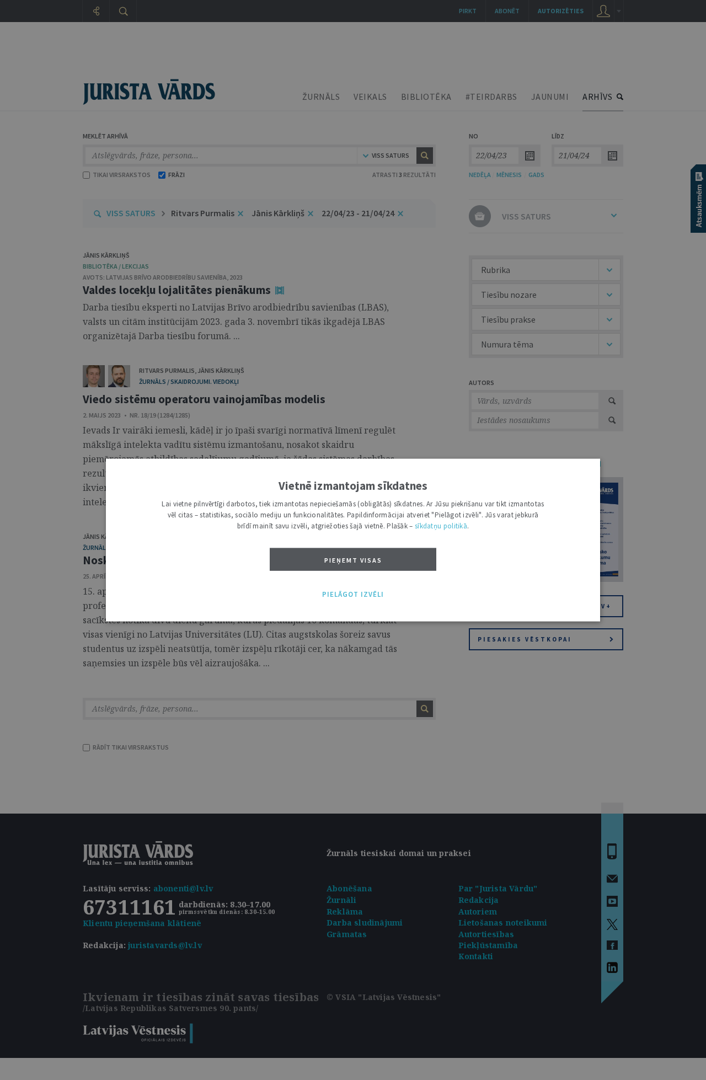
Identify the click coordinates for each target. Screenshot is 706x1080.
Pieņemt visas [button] (353, 560)
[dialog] (353, 540)
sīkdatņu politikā (441, 526)
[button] (353, 594)
